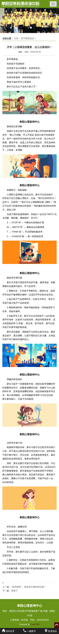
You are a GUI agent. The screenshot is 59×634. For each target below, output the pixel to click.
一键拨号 (31, 631)
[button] (1, 20)
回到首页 (9, 631)
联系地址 (52, 631)
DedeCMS (35, 624)
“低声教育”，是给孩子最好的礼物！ (28, 587)
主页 (16, 38)
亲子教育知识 (27, 38)
